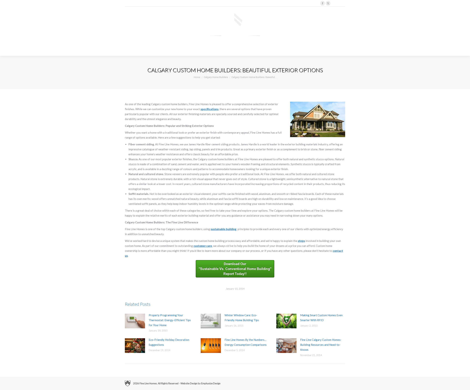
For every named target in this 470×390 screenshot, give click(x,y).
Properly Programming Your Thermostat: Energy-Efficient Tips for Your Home (170, 320)
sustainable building (223, 229)
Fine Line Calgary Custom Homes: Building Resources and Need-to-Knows (320, 344)
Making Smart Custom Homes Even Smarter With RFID (321, 317)
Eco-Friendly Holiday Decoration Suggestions (169, 342)
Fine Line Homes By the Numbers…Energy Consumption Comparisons (246, 342)
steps (301, 240)
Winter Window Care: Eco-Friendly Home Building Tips (242, 317)
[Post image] (135, 321)
